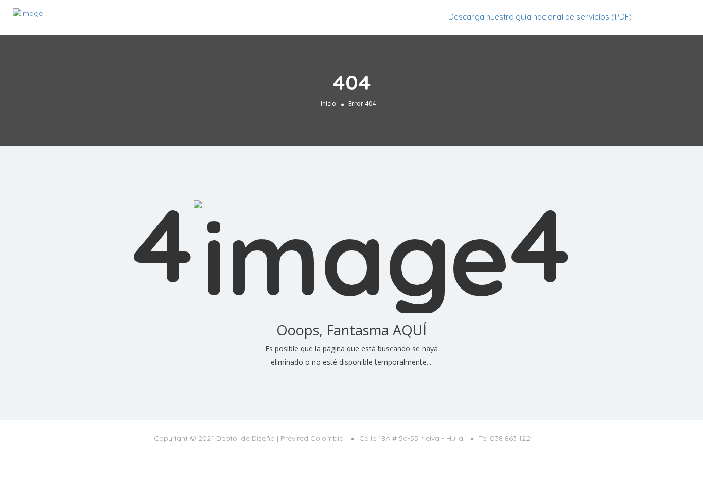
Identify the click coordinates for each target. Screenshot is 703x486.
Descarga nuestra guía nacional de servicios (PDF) (540, 17)
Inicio (328, 103)
